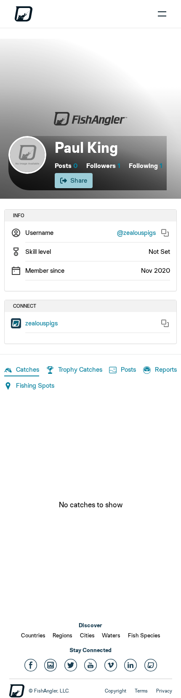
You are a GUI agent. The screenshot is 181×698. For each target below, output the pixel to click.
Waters (111, 635)
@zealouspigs (136, 232)
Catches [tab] (27, 369)
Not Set (159, 251)
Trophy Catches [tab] (80, 369)
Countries (33, 635)
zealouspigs (41, 323)
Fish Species (144, 635)
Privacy (164, 690)
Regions (62, 635)
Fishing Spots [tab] (35, 385)
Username (39, 232)
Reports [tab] (166, 369)
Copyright (115, 690)
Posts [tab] (128, 369)
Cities (87, 635)
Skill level (38, 251)
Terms (141, 690)
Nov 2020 (155, 270)
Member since (44, 270)
